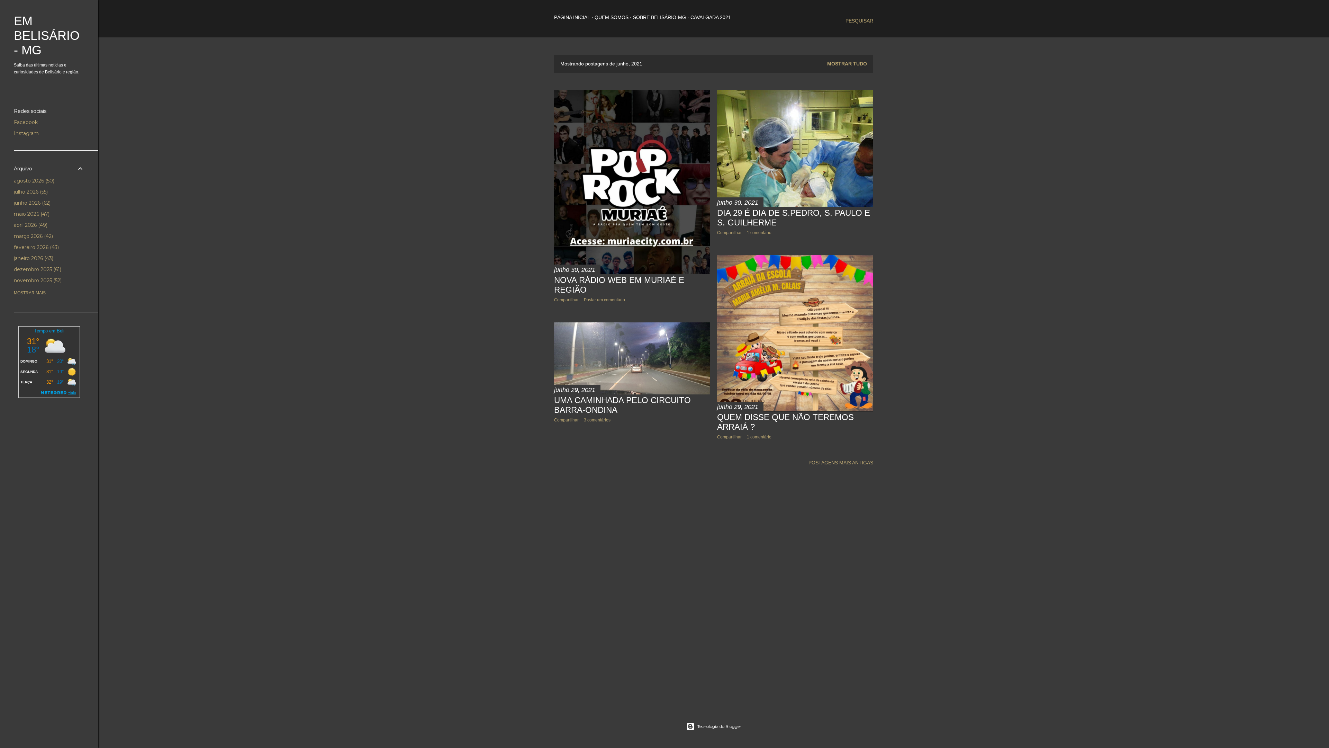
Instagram (26, 133)
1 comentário (759, 232)
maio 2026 (31, 214)
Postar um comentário (604, 299)
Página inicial (572, 17)
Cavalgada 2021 (710, 17)
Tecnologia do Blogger (719, 726)
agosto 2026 (33, 181)
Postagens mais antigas (840, 462)
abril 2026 (30, 225)
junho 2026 (31, 203)
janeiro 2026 (33, 258)
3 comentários (597, 420)
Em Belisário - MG (47, 35)
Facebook (26, 122)
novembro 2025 (37, 280)
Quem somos (612, 17)
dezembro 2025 (37, 269)
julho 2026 (30, 192)
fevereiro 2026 (35, 247)
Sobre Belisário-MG (659, 17)
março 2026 (33, 236)
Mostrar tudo (847, 63)
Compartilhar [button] (566, 299)
